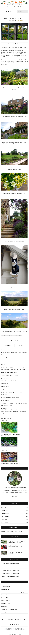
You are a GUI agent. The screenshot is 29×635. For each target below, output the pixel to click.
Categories (10, 619)
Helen (3, 408)
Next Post (21, 345)
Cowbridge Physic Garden (6, 52)
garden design (10, 335)
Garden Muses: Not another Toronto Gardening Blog (12, 592)
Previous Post (8, 345)
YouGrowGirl (4, 615)
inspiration (18, 335)
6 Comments (20, 20)
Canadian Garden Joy (5, 586)
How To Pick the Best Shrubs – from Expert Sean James (17, 542)
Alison (2, 364)
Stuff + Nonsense (4, 522)
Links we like (18, 619)
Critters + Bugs (4, 507)
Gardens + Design (14, 16)
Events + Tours (4, 510)
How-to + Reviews (5, 516)
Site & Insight (4, 606)
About (3, 619)
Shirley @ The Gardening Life (8, 372)
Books (25, 619)
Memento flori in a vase (15, 547)
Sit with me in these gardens (9, 449)
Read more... (14, 496)
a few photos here (16, 55)
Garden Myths (4, 594)
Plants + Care (4, 519)
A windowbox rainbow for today (10, 463)
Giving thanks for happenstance (12, 563)
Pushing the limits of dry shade (10, 434)
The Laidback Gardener (6, 597)
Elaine (2, 576)
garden (3, 335)
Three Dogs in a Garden (6, 612)
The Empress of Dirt (5, 589)
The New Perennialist (5, 600)
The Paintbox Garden (5, 603)
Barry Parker (4, 386)
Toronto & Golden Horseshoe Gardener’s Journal (11, 531)
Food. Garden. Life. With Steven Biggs (9, 609)
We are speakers (14, 620)
